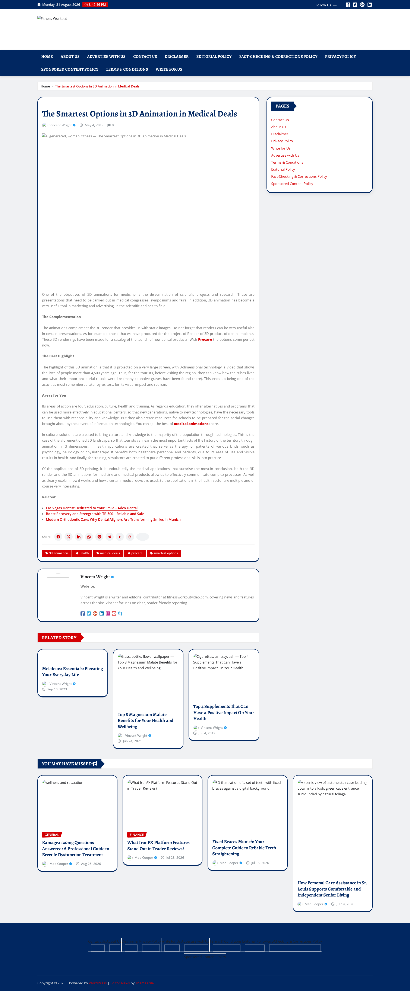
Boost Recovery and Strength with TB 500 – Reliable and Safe (95, 513)
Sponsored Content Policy (69, 69)
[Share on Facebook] (58, 537)
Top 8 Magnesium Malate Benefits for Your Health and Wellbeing (145, 720)
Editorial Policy (214, 56)
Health (84, 553)
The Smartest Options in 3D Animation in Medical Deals (97, 86)
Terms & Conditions (127, 69)
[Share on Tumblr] (120, 537)
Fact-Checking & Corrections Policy (278, 56)
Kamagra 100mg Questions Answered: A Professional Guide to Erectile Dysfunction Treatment (75, 848)
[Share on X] (68, 537)
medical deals (110, 553)
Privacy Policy (340, 56)
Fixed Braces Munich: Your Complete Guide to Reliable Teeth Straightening (244, 847)
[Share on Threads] (130, 537)
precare (136, 553)
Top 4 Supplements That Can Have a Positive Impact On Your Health (223, 712)
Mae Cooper (59, 863)
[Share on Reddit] (109, 537)
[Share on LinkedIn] (79, 537)
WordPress (98, 983)
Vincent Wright (61, 125)
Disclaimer (177, 56)
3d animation (58, 553)
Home (47, 56)
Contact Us (145, 56)
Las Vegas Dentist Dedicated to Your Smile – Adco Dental (92, 508)
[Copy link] (142, 537)
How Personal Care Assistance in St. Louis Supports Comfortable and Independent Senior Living (332, 889)
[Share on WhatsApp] (89, 537)
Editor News (120, 983)
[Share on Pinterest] (99, 537)
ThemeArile (144, 983)
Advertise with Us (106, 56)
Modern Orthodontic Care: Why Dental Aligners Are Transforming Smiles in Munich (113, 519)
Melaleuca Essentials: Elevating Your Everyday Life (72, 671)
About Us (70, 56)
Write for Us (169, 69)
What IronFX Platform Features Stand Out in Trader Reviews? (158, 845)
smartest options (166, 553)
